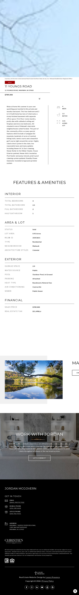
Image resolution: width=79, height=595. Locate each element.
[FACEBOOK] (26, 587)
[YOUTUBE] (42, 587)
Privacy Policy (48, 581)
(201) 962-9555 (15, 513)
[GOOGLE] (52, 587)
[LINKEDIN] (37, 587)
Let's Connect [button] (39, 458)
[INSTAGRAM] (32, 587)
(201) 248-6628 (15, 508)
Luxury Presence (53, 577)
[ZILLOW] (47, 587)
